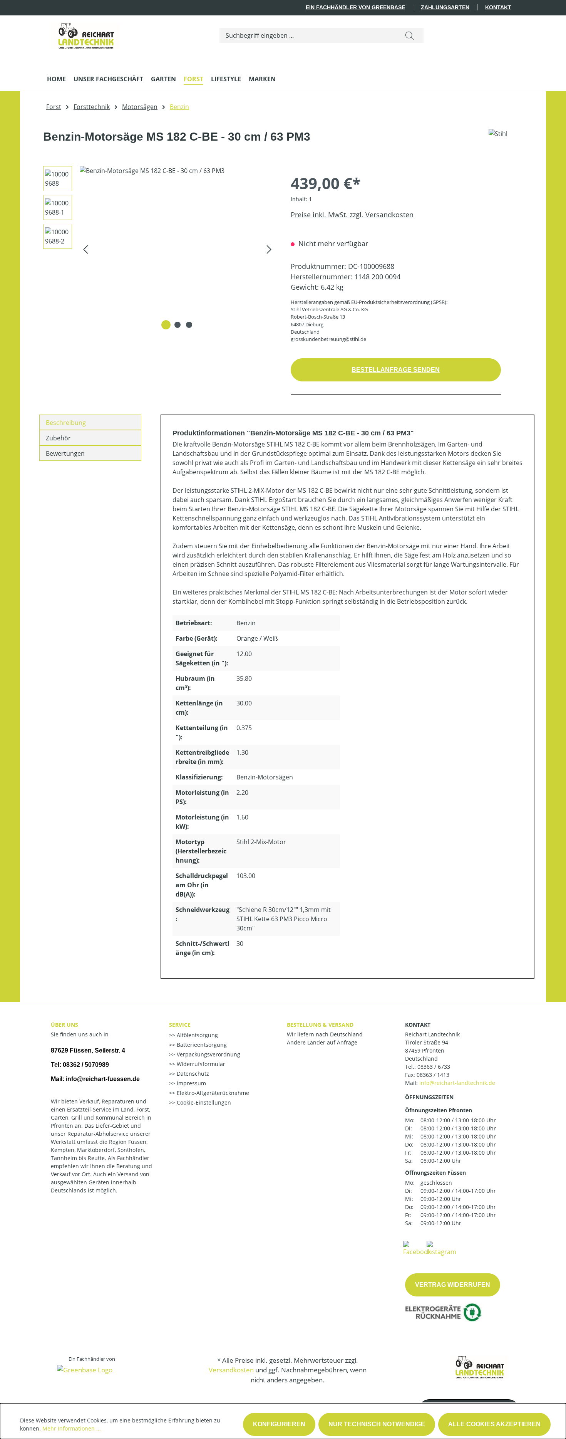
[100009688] (177, 249)
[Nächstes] (269, 249)
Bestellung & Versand (320, 1024)
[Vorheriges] (85, 249)
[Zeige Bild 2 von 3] (177, 325)
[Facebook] (417, 1248)
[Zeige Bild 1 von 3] (166, 325)
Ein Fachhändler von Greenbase (355, 7)
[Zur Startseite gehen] (85, 33)
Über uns (64, 1024)
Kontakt (498, 7)
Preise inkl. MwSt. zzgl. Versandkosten (352, 214)
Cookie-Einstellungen (203, 1102)
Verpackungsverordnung (207, 1054)
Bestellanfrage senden (396, 369)
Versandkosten (231, 1369)
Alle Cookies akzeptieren (494, 1424)
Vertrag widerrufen (452, 1284)
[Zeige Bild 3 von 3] (189, 325)
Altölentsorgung (196, 1035)
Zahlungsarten (445, 7)
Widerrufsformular (200, 1064)
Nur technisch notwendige (376, 1424)
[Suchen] (410, 35)
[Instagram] (441, 1248)
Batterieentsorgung (201, 1044)
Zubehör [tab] (58, 438)
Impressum (190, 1083)
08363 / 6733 (433, 1066)
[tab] (90, 422)
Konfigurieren (279, 1424)
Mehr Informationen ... (71, 1428)
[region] (156, 249)
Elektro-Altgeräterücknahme (212, 1092)
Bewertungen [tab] (65, 453)
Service (180, 1024)
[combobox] (307, 35)
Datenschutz (192, 1073)
